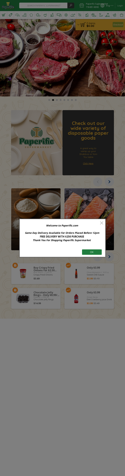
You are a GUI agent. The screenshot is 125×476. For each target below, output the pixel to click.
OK (92, 252)
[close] (101, 223)
